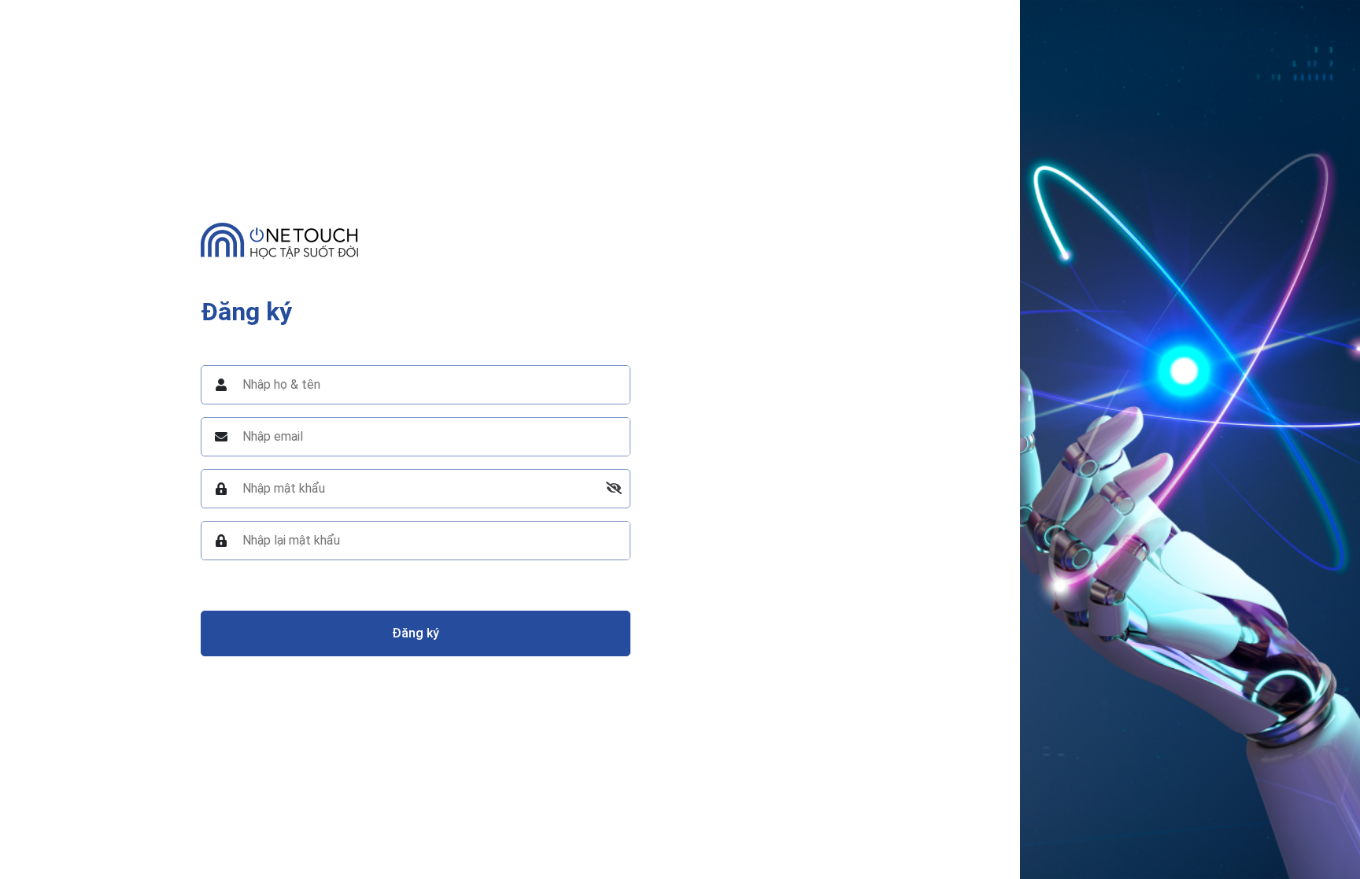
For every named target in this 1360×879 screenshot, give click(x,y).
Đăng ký (415, 633)
